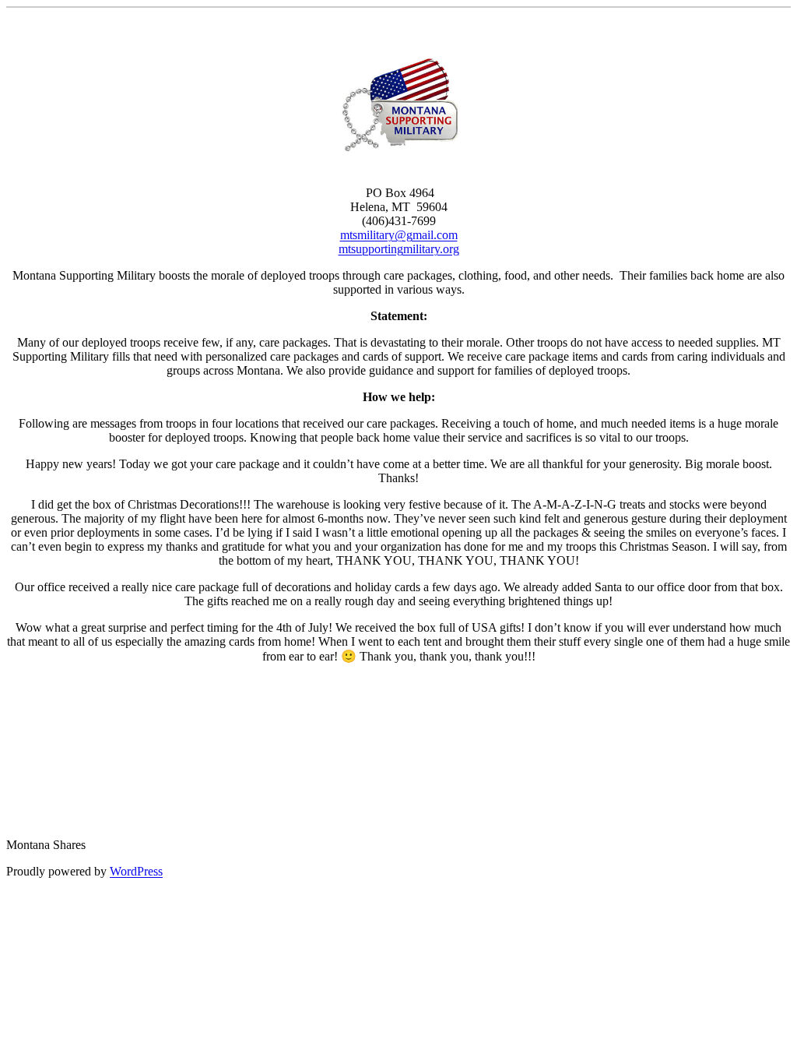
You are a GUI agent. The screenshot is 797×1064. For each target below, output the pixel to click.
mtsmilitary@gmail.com (399, 234)
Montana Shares (46, 844)
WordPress (136, 871)
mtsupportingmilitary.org (399, 248)
